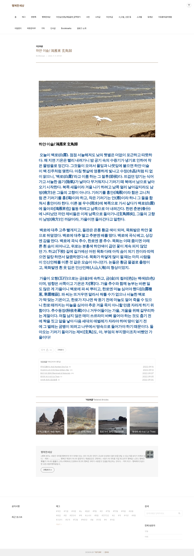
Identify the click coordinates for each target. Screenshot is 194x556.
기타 (43, 28)
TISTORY (97, 552)
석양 (127, 515)
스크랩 (139, 17)
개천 (59, 511)
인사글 (53, 28)
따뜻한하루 (31, 28)
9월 (95, 511)
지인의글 (109, 17)
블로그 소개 (81, 28)
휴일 (59, 515)
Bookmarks (66, 28)
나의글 (97, 17)
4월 (134, 515)
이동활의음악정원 (165, 17)
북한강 (84, 520)
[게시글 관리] (51, 350)
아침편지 (18, 28)
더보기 (58, 524)
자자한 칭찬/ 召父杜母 (48, 380)
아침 (113, 520)
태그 (23, 17)
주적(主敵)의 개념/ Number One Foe (54, 367)
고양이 (59, 520)
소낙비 (88, 515)
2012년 (106, 515)
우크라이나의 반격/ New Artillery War (54, 370)
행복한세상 (18, 5)
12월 (76, 520)
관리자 (107, 552)
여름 (74, 511)
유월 (131, 511)
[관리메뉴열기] (189, 5)
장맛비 (73, 515)
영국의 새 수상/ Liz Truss (50, 376)
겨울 (124, 511)
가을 (66, 511)
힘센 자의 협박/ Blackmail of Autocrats (55, 373)
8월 (97, 515)
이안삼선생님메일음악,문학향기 (68, 17)
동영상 (150, 17)
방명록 (33, 17)
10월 (116, 511)
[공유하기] (47, 350)
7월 (108, 511)
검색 (179, 513)
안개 (68, 520)
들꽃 (88, 511)
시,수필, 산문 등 (125, 17)
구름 (99, 520)
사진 (88, 17)
